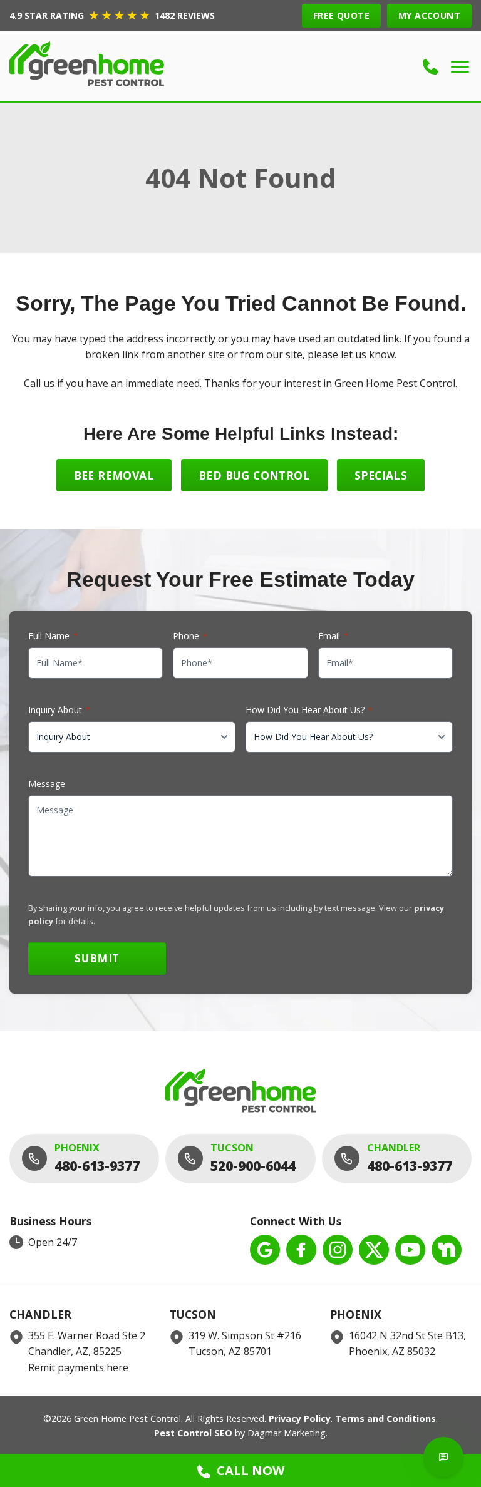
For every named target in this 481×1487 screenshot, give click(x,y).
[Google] (265, 1250)
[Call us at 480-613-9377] (430, 67)
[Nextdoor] (447, 1250)
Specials (380, 475)
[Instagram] (338, 1250)
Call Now (250, 1470)
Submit (97, 957)
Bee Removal (114, 475)
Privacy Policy (300, 1418)
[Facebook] (301, 1250)
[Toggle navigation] (460, 66)
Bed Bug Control (254, 475)
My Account (429, 15)
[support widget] (443, 1457)
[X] (374, 1250)
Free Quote (341, 15)
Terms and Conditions (385, 1418)
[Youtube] (410, 1250)
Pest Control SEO (193, 1433)
